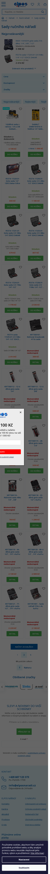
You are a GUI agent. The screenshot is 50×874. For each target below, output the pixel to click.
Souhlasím (24, 867)
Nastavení (24, 859)
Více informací (37, 853)
